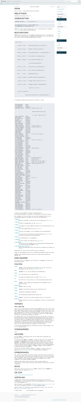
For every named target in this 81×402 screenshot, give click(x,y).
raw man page (60, 11)
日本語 (59, 38)
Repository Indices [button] (17, 1)
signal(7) (44, 277)
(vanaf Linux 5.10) (22, 246)
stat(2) (16, 374)
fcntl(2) (50, 220)
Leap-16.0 (59, 21)
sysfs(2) (16, 326)
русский (59, 45)
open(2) (36, 244)
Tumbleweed (7, 3)
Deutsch (59, 31)
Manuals (3, 3)
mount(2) (40, 223)
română (59, 42)
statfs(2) (17, 6)
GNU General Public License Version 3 (44, 384)
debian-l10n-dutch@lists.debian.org (25, 388)
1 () (59, 50)
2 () (59, 52)
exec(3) (47, 234)
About (13, 1)
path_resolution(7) (28, 374)
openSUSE (9, 1)
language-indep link (61, 9)
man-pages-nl (13, 3)
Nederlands (60, 40)
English (59, 33)
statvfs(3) (16, 30)
